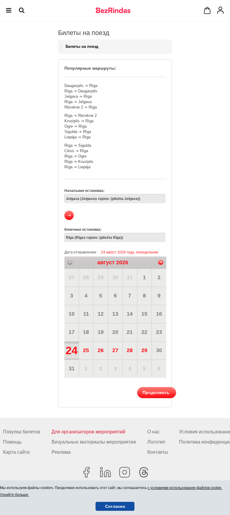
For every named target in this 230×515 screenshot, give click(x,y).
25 (86, 350)
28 (86, 277)
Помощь (12, 441)
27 (72, 277)
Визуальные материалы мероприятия (94, 441)
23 (159, 332)
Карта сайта (16, 452)
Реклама (61, 452)
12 (101, 314)
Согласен (115, 506)
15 (144, 314)
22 (144, 332)
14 (130, 314)
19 (101, 332)
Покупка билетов (21, 431)
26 (101, 350)
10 (72, 314)
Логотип (156, 441)
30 (115, 277)
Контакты (157, 452)
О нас (153, 431)
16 (159, 314)
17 (72, 332)
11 (86, 314)
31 (130, 277)
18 (86, 332)
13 (115, 314)
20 (115, 332)
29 (101, 277)
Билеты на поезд (82, 46)
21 (130, 332)
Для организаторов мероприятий (88, 431)
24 (72, 350)
